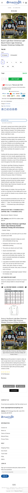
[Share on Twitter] (8, 109)
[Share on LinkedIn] (16, 109)
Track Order (4, 453)
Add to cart (15, 79)
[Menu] (2, 2)
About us (3, 430)
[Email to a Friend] (10, 109)
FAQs (2, 456)
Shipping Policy (5, 448)
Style (2, 52)
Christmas (8, 106)
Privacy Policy (5, 439)
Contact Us (4, 427)
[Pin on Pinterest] (13, 109)
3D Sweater (16, 7)
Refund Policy (4, 436)
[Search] (23, 2)
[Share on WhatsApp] (2, 109)
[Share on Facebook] (5, 109)
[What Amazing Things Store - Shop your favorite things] (14, 3)
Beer (5, 106)
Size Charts (4, 450)
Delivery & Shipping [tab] (7, 122)
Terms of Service (5, 433)
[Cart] (26, 2)
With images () (10, 386)
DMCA (2, 459)
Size (2, 59)
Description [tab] (5, 120)
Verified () (21, 386)
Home (9, 7)
